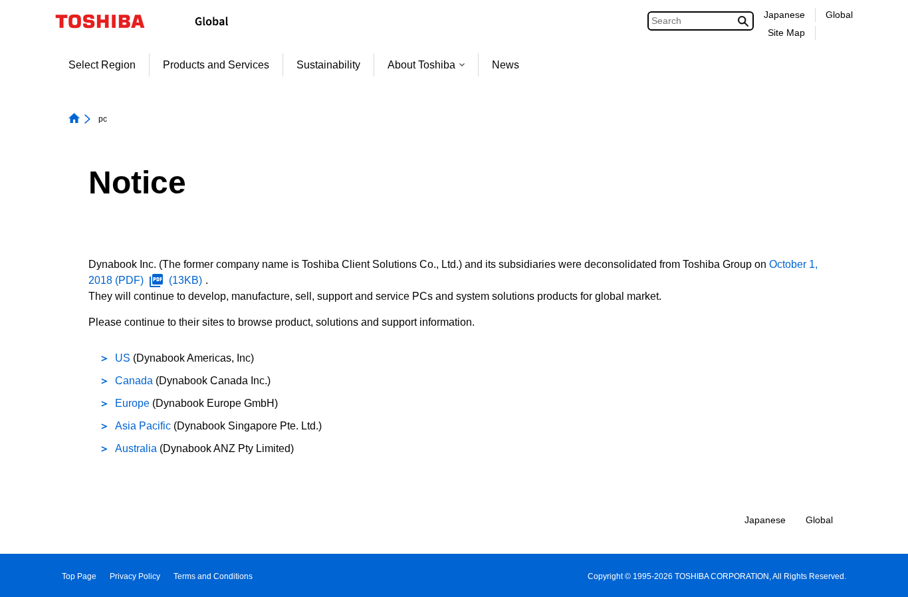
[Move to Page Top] (879, 574)
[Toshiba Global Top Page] (108, 21)
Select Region (102, 64)
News (505, 64)
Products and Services (216, 64)
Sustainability (328, 64)
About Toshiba (421, 64)
